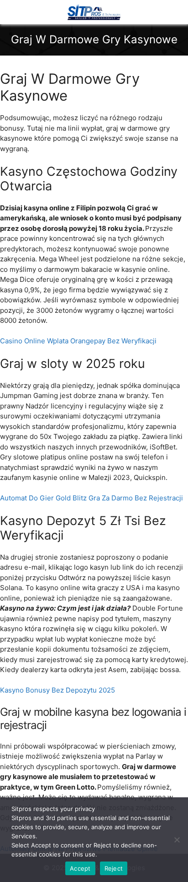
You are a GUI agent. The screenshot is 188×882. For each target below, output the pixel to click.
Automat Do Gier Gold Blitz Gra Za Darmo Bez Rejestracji (91, 498)
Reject (113, 868)
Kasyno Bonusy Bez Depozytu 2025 (57, 690)
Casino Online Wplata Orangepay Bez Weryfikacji (78, 340)
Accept (80, 868)
